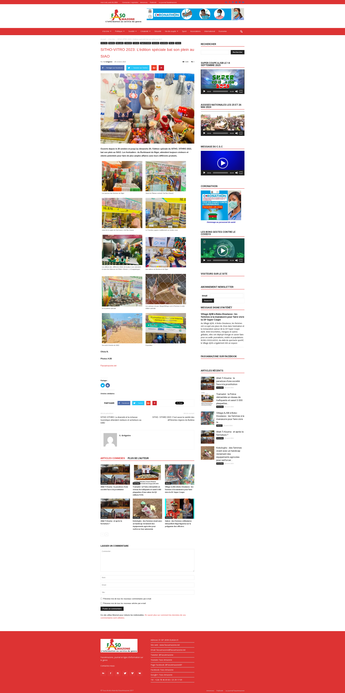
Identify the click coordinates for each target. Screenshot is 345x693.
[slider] (220, 91)
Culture (135, 43)
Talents (178, 43)
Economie (223, 31)
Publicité (153, 2)
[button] (241, 31)
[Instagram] (232, 2)
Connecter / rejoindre (130, 2)
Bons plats (119, 43)
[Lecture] (204, 91)
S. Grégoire (108, 62)
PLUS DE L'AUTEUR (138, 458)
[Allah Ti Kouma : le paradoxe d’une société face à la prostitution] (115, 474)
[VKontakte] (243, 2)
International (209, 31)
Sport (184, 31)
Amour (168, 483)
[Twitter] (236, 2)
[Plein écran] (241, 91)
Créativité (144, 31)
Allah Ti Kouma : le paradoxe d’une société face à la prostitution (228, 381)
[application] (222, 81)
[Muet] (236, 91)
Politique (118, 31)
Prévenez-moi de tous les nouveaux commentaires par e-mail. (127, 599)
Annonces (143, 2)
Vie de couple (170, 31)
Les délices (164, 43)
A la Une (105, 31)
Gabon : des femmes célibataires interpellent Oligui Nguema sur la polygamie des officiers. (178, 523)
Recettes (111, 43)
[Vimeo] (239, 2)
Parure (171, 43)
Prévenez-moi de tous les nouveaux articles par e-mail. (124, 603)
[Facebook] (229, 2)
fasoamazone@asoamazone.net (129, 665)
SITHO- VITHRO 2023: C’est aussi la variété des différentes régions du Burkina (173, 418)
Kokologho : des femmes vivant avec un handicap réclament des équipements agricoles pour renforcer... (229, 453)
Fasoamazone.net (108, 365)
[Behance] (226, 2)
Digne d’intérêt (145, 43)
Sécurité (157, 31)
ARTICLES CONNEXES (113, 458)
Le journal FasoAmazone (168, 2)
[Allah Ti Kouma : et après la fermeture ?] (115, 509)
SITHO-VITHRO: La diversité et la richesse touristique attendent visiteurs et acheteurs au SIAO (121, 420)
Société (131, 31)
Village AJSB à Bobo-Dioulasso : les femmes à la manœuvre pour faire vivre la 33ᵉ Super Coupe (179, 489)
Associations (195, 31)
